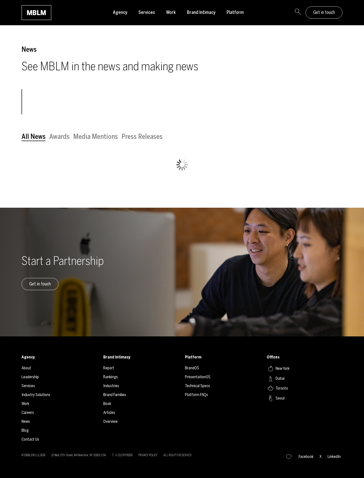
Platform (235, 12)
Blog (25, 430)
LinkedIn (334, 456)
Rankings (110, 377)
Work (171, 12)
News (26, 421)
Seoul (280, 398)
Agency (120, 12)
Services (146, 12)
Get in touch (324, 12)
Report (108, 368)
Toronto (282, 388)
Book (107, 403)
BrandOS (192, 368)
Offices (273, 357)
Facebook (306, 456)
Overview (110, 421)
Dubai (280, 378)
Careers (28, 412)
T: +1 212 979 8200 (122, 455)
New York (282, 368)
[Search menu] (297, 12)
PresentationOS (197, 377)
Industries (111, 385)
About (26, 368)
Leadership (30, 377)
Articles (109, 412)
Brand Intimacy (201, 12)
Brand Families (114, 394)
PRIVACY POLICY (147, 455)
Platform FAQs (196, 394)
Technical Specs (197, 385)
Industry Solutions (36, 394)
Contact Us (30, 439)
